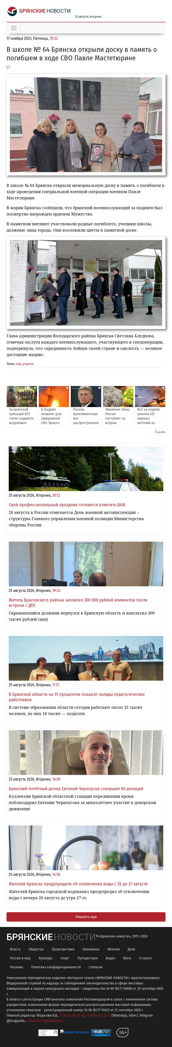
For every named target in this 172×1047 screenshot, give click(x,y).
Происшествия (63, 949)
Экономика (90, 949)
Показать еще (86, 917)
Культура (45, 958)
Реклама (16, 967)
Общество (36, 949)
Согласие (96, 967)
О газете (145, 958)
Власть (15, 949)
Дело (131, 949)
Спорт (64, 958)
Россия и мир (20, 958)
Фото (127, 958)
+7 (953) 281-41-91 (71, 1015)
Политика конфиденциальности (56, 967)
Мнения (114, 949)
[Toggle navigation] (14, 27)
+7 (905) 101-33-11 (98, 1015)
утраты (28, 364)
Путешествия (87, 958)
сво (18, 364)
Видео (110, 958)
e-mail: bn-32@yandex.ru (44, 1021)
